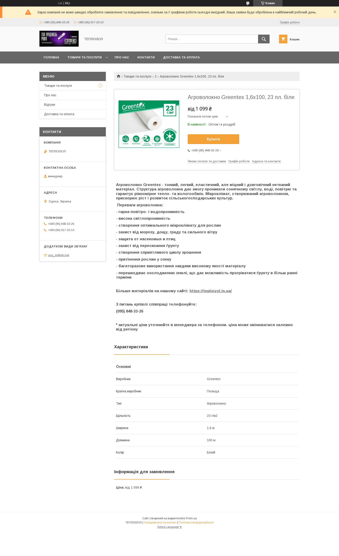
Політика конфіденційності (196, 522)
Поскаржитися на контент (160, 522)
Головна (51, 57)
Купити (213, 139)
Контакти (146, 57)
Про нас (122, 57)
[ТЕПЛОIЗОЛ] (59, 45)
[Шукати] (264, 39)
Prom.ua (191, 518)
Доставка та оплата (181, 57)
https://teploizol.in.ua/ (211, 291)
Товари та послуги (84, 57)
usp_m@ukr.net (58, 255)
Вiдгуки (49, 104)
